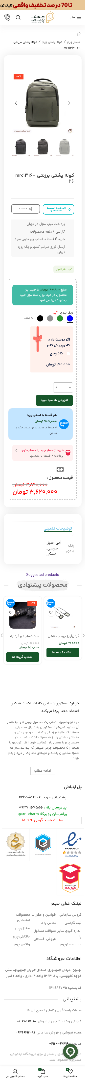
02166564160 (30, 797)
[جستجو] (18, 17)
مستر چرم (73, 42)
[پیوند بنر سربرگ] (42, 5)
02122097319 (58, 1044)
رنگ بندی (66, 312)
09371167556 (31, 808)
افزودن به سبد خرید (54, 400)
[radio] (70, 318)
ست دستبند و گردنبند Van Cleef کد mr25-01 (23, 638)
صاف (27, 318)
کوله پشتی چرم (52, 42)
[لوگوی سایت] (42, 17)
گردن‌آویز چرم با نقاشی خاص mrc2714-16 (63, 638)
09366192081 (25, 1032)
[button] (69, 103)
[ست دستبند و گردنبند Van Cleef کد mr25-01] (22, 615)
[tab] (58, 528)
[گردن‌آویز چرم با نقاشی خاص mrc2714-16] (62, 615)
